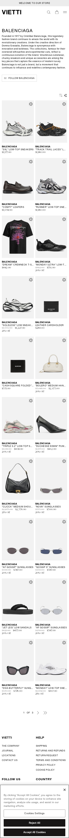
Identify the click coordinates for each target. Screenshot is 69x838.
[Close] (65, 790)
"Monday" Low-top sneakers (51, 688)
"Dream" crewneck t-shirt (18, 264)
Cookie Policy (45, 769)
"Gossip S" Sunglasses (50, 567)
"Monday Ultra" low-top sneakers (51, 264)
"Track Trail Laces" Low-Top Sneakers (51, 149)
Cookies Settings (34, 813)
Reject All (34, 823)
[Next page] (38, 713)
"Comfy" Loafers (13, 207)
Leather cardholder (49, 325)
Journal (7, 750)
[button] (49, 12)
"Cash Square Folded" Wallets (18, 385)
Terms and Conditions (51, 760)
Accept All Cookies (34, 832)
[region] (34, 811)
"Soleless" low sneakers (18, 325)
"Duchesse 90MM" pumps (51, 446)
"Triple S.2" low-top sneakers (18, 446)
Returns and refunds (50, 750)
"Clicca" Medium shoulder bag (18, 506)
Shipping (41, 745)
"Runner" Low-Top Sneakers (51, 207)
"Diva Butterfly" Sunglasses (18, 688)
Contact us (9, 760)
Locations (9, 755)
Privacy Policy (46, 764)
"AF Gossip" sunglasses (17, 567)
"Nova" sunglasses (48, 506)
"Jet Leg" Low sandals (16, 627)
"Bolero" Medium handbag (51, 385)
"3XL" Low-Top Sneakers (18, 149)
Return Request (47, 755)
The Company (10, 745)
